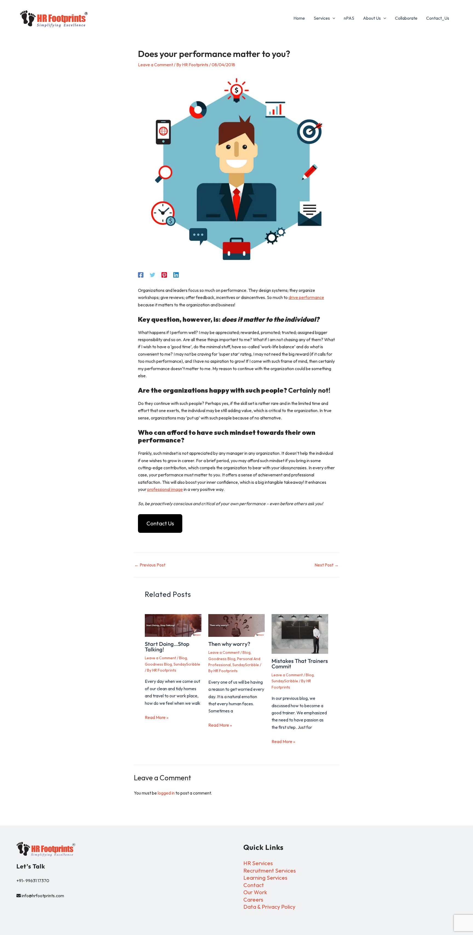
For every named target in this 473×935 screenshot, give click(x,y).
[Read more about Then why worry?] (236, 625)
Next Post (327, 565)
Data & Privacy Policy (269, 906)
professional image (165, 489)
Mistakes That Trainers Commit (300, 663)
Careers (253, 899)
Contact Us (160, 523)
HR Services (258, 863)
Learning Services (265, 877)
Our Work (255, 892)
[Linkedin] (176, 275)
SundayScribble (187, 664)
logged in (166, 793)
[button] (332, 18)
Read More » (156, 717)
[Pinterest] (164, 275)
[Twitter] (152, 275)
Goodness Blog (158, 664)
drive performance (306, 297)
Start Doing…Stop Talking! (167, 646)
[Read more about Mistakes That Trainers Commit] (300, 634)
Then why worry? (229, 643)
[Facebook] (140, 275)
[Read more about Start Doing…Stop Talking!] (173, 625)
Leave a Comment (155, 64)
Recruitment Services (269, 870)
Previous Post (149, 565)
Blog (183, 657)
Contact (253, 885)
